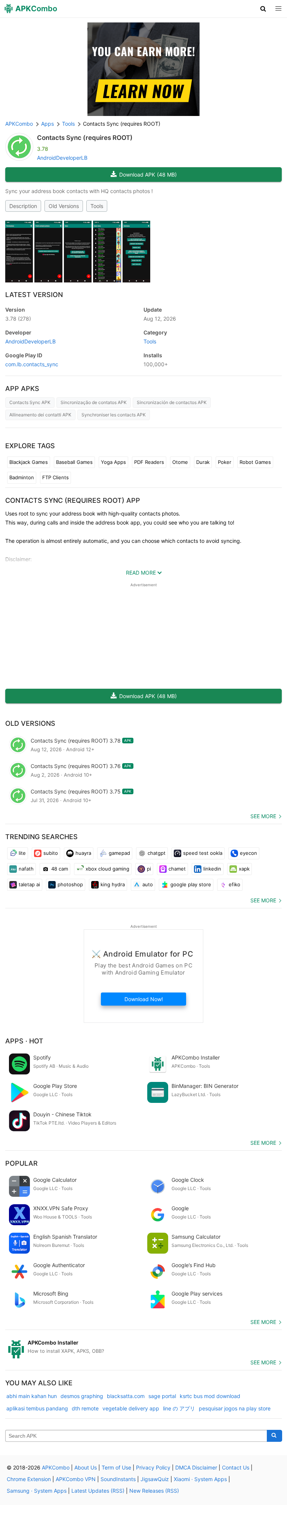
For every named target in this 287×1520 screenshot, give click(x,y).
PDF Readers (149, 462)
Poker (224, 462)
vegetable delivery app (130, 1408)
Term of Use (116, 1467)
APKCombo (19, 123)
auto (147, 884)
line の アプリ (179, 1408)
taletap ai (29, 884)
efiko (234, 884)
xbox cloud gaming (107, 869)
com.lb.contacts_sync (31, 364)
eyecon (248, 853)
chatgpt (157, 853)
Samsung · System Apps (37, 1490)
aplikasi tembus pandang (37, 1408)
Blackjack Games (28, 462)
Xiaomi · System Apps (200, 1479)
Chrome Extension (29, 1479)
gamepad (119, 853)
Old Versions (64, 206)
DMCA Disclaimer (196, 1467)
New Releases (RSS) (154, 1490)
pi (149, 869)
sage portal (162, 1396)
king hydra (113, 884)
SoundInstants (118, 1479)
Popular (21, 1163)
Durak (203, 462)
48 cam (59, 869)
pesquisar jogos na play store (235, 1408)
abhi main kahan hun (31, 1396)
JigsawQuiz (155, 1479)
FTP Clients (55, 477)
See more (263, 816)
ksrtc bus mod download (210, 1396)
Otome (180, 462)
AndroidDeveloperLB (62, 158)
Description (23, 206)
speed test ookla (202, 853)
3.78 (18, 318)
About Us (85, 1467)
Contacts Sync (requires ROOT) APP (72, 500)
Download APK (148, 174)
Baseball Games (74, 462)
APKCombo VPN (76, 1479)
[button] (263, 8)
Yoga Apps (113, 462)
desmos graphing (82, 1396)
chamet (177, 869)
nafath (26, 869)
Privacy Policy (153, 1467)
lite (22, 853)
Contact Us (235, 1467)
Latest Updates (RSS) (97, 1490)
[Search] (274, 1436)
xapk (244, 869)
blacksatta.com (126, 1396)
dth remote (85, 1408)
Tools (96, 206)
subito (50, 853)
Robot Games (255, 462)
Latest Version (34, 295)
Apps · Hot (24, 1041)
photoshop (70, 884)
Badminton (21, 477)
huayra (83, 853)
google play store (190, 884)
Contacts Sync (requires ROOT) (85, 137)
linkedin (212, 869)
